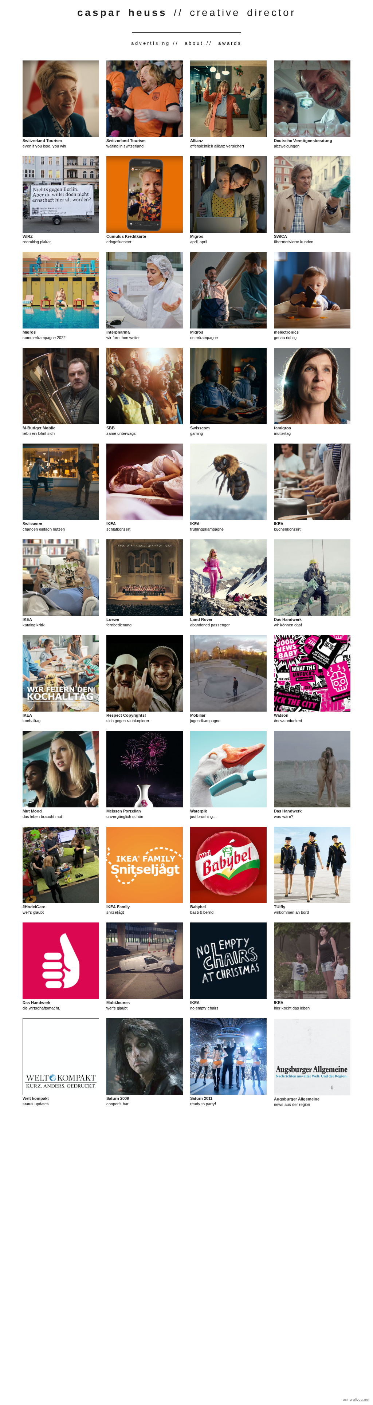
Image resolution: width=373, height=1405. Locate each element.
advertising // (155, 43)
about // (198, 43)
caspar (102, 12)
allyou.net (361, 1399)
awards (230, 43)
